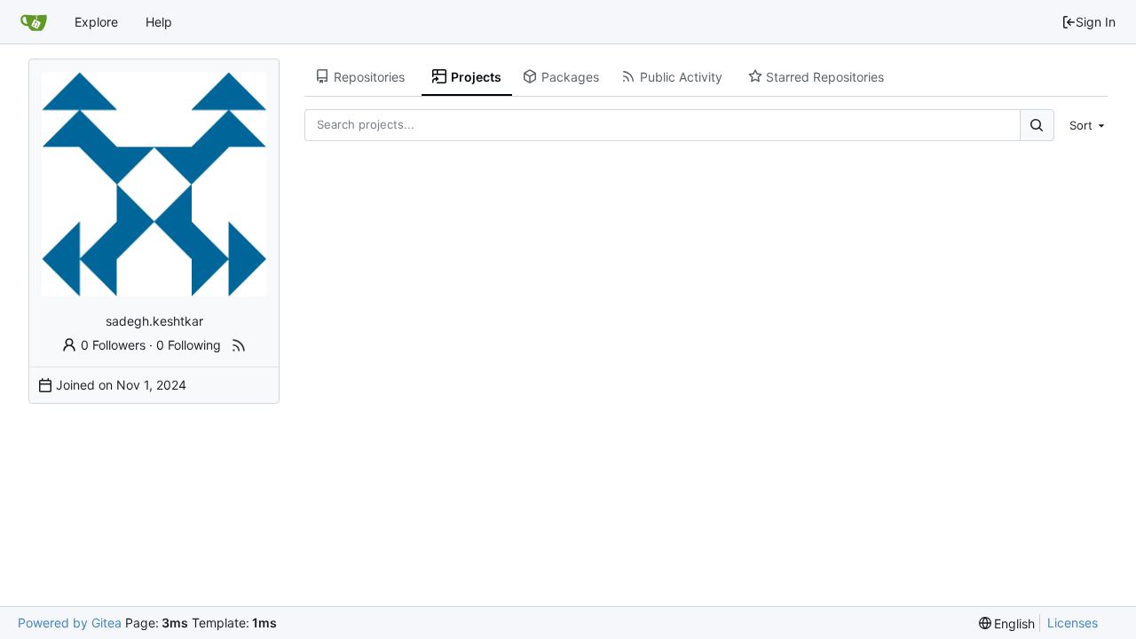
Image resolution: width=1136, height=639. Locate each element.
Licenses (1072, 622)
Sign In (1096, 21)
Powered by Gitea (70, 622)
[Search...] (1036, 124)
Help (159, 21)
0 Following (188, 344)
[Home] (34, 22)
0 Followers (113, 344)
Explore (96, 21)
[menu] (1084, 125)
